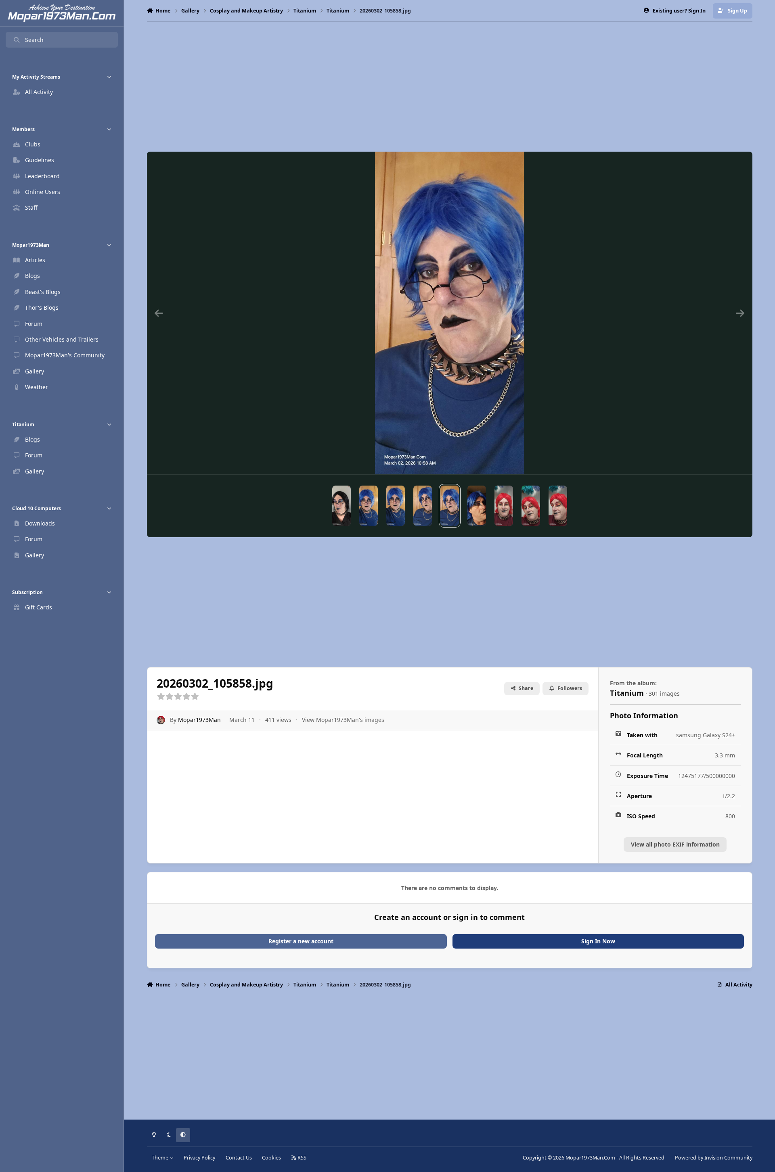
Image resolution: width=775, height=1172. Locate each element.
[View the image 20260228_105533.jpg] (341, 506)
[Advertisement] (449, 86)
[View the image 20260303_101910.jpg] (558, 506)
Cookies (271, 1157)
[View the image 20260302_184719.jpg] (476, 506)
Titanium (627, 693)
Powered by (713, 1157)
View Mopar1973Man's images (343, 720)
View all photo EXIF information (675, 844)
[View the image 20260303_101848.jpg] (503, 506)
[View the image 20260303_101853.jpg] (531, 506)
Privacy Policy (199, 1157)
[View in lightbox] (449, 313)
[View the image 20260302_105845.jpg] (368, 506)
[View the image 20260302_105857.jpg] (422, 506)
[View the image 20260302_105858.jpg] (449, 506)
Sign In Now (598, 941)
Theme (161, 1157)
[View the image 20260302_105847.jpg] (395, 506)
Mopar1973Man (199, 720)
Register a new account (300, 941)
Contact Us (239, 1157)
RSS (301, 1157)
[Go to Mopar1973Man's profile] (161, 720)
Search (34, 40)
